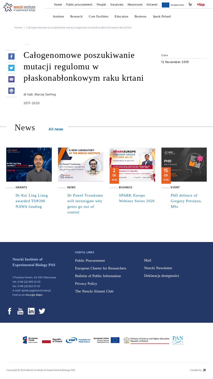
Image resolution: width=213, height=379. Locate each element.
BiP (201, 7)
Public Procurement (90, 260)
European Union (173, 7)
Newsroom (135, 4)
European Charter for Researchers (100, 268)
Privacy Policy (86, 283)
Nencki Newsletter (158, 268)
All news (56, 129)
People (101, 4)
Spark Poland (162, 16)
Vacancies (117, 4)
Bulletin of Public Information (98, 276)
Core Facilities (98, 16)
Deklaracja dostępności (161, 276)
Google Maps (33, 295)
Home (58, 4)
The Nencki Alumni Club (94, 291)
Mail (147, 260)
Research (76, 16)
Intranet (152, 4)
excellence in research (193, 5)
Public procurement (79, 4)
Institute (58, 16)
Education (121, 16)
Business (141, 16)
